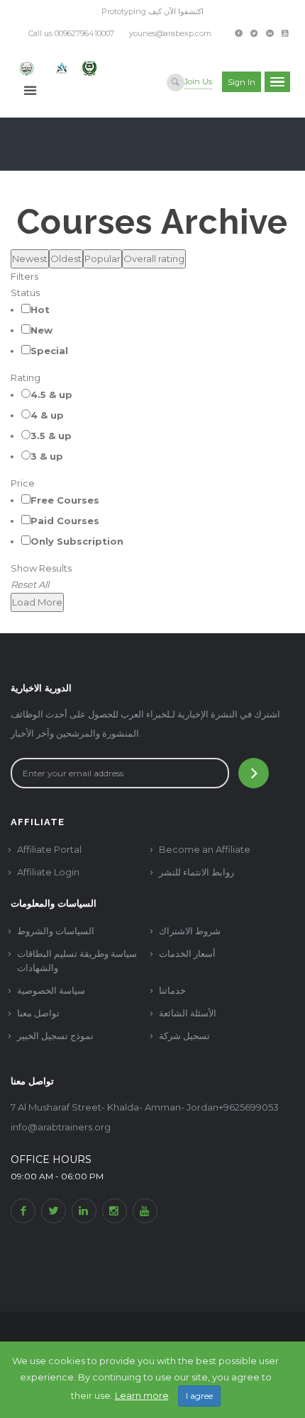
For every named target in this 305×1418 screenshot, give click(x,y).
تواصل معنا (38, 1013)
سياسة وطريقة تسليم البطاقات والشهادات (77, 960)
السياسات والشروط (55, 930)
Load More (37, 602)
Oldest (66, 258)
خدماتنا (172, 990)
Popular (102, 258)
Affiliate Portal (49, 849)
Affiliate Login (48, 872)
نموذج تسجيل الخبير (55, 1035)
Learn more (142, 1395)
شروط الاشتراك (190, 930)
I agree (199, 1395)
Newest (30, 258)
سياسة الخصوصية (51, 990)
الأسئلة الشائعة (187, 1013)
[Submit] (253, 773)
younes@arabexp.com (170, 33)
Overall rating (153, 258)
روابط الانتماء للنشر (196, 872)
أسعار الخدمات (187, 953)
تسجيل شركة (184, 1035)
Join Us (198, 81)
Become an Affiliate (204, 849)
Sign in (241, 82)
